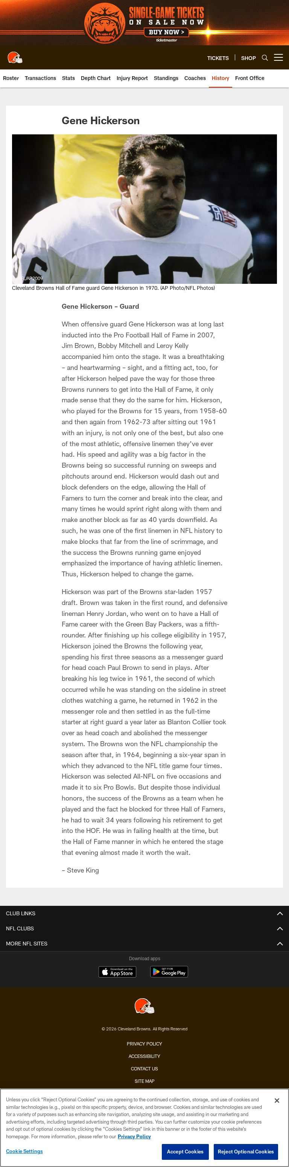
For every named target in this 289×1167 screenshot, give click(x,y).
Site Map (145, 1081)
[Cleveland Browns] (144, 1007)
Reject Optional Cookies (246, 1152)
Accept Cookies (185, 1152)
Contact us (144, 1068)
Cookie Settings (24, 1151)
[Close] (277, 1100)
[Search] (265, 57)
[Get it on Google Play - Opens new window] (169, 975)
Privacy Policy (144, 1043)
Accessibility (144, 1056)
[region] (144, 1127)
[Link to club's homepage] (15, 54)
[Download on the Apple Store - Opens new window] (117, 972)
